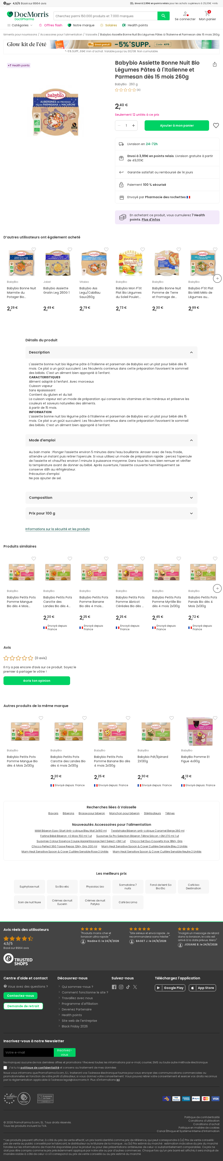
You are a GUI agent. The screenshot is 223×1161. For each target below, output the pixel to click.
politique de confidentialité (39, 1067)
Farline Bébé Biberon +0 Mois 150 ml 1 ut (66, 836)
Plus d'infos (151, 219)
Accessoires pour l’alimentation (61, 34)
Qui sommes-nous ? (77, 987)
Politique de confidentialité (202, 1117)
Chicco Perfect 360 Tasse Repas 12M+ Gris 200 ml (64, 846)
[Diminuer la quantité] (119, 125)
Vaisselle (91, 34)
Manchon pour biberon (124, 813)
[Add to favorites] (216, 125)
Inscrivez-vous (64, 1052)
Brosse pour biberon (92, 813)
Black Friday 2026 (75, 1026)
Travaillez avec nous (77, 998)
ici (118, 1080)
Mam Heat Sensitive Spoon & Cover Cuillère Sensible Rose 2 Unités (65, 851)
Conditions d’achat (206, 1124)
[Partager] (215, 64)
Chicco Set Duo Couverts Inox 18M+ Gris (156, 841)
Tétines (170, 813)
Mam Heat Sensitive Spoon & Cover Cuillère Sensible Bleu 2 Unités (144, 846)
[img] (55, 114)
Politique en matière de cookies (199, 1127)
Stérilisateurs (152, 813)
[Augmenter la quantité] (133, 125)
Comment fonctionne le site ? (85, 992)
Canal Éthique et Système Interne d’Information (188, 1131)
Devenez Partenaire (77, 1009)
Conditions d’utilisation (204, 1120)
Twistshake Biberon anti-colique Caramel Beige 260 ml (147, 831)
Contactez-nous (20, 995)
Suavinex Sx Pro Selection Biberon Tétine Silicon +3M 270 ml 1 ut (137, 836)
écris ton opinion (36, 681)
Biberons (68, 813)
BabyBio (121, 84)
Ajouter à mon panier (177, 125)
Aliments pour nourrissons (20, 34)
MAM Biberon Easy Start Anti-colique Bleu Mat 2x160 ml (71, 831)
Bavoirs (53, 813)
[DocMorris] (27, 16)
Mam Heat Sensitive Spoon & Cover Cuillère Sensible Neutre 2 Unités (157, 851)
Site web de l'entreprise (79, 1021)
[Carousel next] (217, 278)
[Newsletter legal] (6, 1067)
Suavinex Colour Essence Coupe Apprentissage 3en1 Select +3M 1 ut (81, 841)
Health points (72, 1015)
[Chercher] (163, 16)
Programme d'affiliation (80, 1004)
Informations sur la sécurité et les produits (57, 529)
